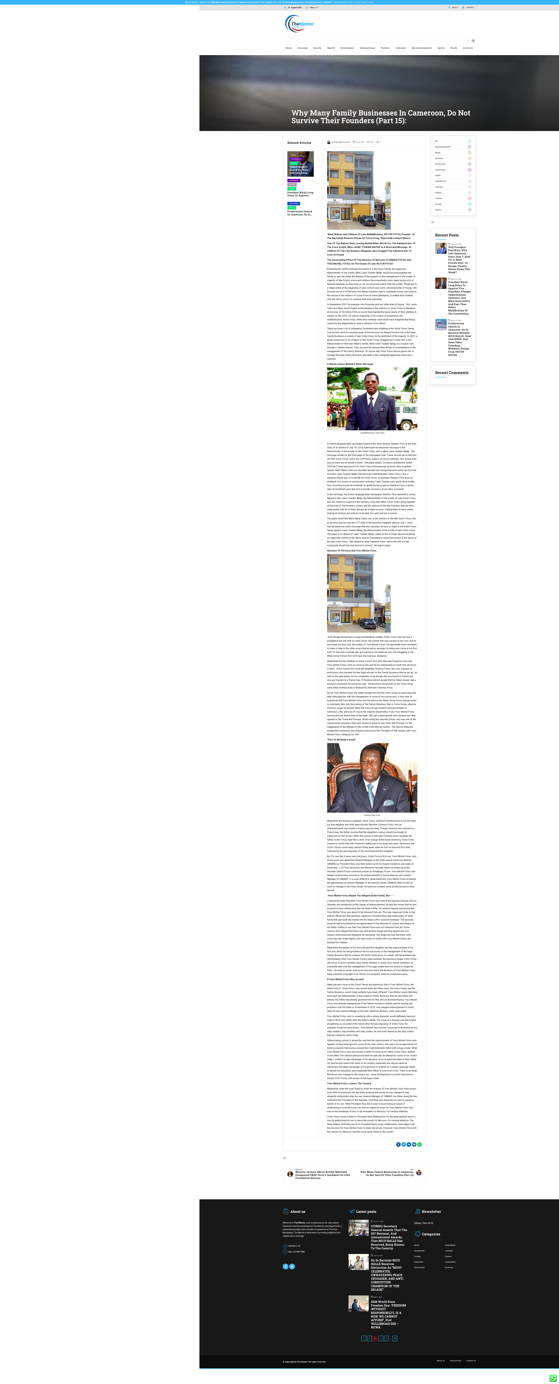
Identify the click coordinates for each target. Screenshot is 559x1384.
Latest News (450, 1262)
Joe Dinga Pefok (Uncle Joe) (340, 142)
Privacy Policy (455, 1361)
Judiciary (400, 47)
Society (317, 47)
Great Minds (293, 203)
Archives (468, 47)
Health (331, 47)
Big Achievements (422, 47)
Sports (441, 47)
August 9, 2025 (256, 2)
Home (289, 47)
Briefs (454, 47)
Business (452, 158)
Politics (385, 47)
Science (452, 198)
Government (347, 47)
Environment (452, 164)
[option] (372, 190)
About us (441, 1361)
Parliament (418, 1262)
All (452, 141)
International (367, 47)
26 (395, 1338)
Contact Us (471, 1361)
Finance (448, 1256)
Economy (303, 47)
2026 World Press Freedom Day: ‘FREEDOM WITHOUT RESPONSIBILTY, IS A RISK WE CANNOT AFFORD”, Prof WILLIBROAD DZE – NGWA (388, 1314)
